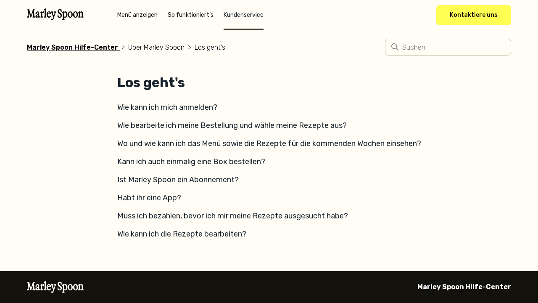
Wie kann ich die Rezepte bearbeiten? (181, 234)
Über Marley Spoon (156, 47)
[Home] (55, 17)
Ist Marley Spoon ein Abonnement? (178, 179)
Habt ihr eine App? (149, 197)
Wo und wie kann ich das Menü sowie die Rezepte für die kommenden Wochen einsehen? (269, 143)
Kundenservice (244, 15)
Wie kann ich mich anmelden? (167, 107)
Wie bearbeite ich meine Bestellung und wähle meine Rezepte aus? (232, 125)
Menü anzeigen (137, 15)
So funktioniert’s (191, 15)
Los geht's (210, 47)
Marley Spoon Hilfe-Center (72, 47)
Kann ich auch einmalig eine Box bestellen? (191, 161)
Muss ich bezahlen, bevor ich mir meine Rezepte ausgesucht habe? (232, 216)
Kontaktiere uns (474, 15)
